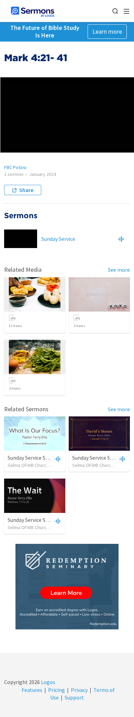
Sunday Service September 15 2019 (48, 457)
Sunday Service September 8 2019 (46, 519)
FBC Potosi (15, 167)
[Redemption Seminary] (67, 586)
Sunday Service (58, 238)
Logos (47, 682)
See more (119, 269)
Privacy (79, 689)
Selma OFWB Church (28, 465)
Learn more (107, 31)
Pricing (56, 689)
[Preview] (120, 239)
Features (32, 689)
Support (74, 697)
